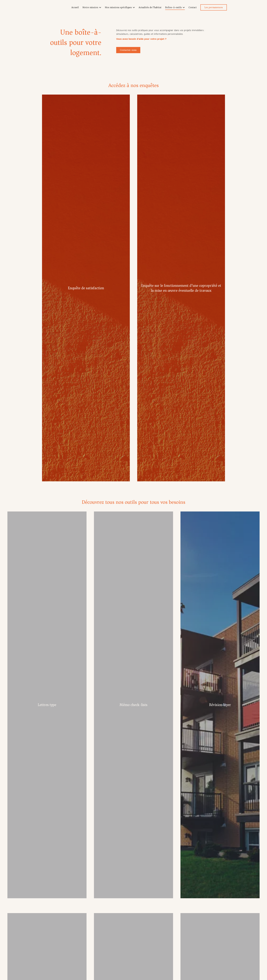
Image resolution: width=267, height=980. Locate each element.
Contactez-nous (128, 50)
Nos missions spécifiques (118, 7)
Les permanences (213, 7)
